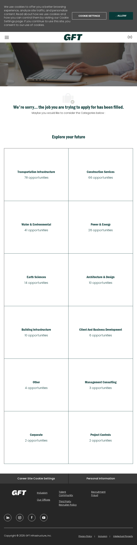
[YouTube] (19, 517)
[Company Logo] (70, 37)
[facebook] (31, 517)
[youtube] (43, 517)
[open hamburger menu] (7, 37)
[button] (89, 16)
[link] (19, 492)
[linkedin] (7, 517)
